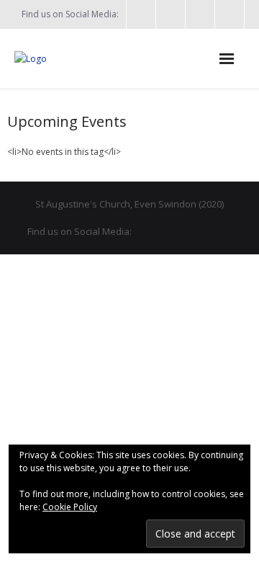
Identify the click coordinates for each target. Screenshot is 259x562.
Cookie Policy (69, 507)
